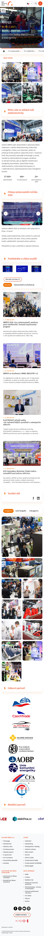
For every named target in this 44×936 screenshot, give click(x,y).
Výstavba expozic (8, 852)
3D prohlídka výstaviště (10, 860)
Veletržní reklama (30, 849)
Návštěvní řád (29, 880)
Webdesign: (5, 933)
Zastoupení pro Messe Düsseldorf (10, 876)
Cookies (27, 877)
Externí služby (29, 857)
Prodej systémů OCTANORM (33, 863)
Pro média (28, 895)
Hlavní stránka (8, 58)
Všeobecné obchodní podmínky (31, 883)
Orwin (11, 933)
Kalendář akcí (7, 844)
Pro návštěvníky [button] (29, 51)
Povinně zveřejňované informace (31, 892)
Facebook (15, 908)
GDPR (26, 874)
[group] (7, 285)
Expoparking (29, 844)
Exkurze (27, 898)
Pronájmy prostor (8, 849)
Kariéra (27, 901)
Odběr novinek (21, 915)
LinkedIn (28, 908)
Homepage (6, 841)
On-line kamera (8, 857)
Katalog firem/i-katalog (32, 846)
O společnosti (7, 855)
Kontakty (6, 863)
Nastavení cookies (7, 927)
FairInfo (27, 855)
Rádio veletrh (29, 852)
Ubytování (28, 841)
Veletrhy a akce (7, 846)
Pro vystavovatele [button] (13, 51)
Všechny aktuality (13, 279)
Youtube (24, 908)
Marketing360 (29, 866)
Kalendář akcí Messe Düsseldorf (9, 881)
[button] (29, 3)
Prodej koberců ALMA (31, 860)
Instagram (20, 908)
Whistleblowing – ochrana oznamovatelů (33, 887)
